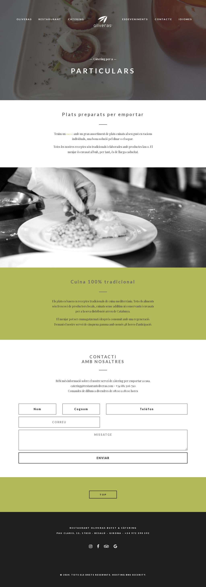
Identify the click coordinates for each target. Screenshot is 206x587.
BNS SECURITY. (136, 575)
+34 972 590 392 (137, 533)
